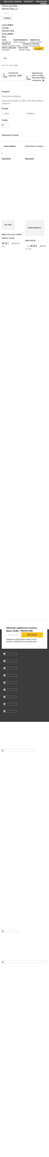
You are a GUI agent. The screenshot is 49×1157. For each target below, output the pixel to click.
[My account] (2, 22)
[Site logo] (11, 7)
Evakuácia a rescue (10, 1156)
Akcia (6, 113)
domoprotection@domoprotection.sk (15, 956)
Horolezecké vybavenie (11, 96)
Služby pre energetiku (10, 1147)
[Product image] (13, 200)
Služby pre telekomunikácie (13, 1143)
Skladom (30, 113)
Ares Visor (30, 240)
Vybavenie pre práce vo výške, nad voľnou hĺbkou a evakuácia (22, 102)
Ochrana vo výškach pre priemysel (16, 1151)
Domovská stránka (7, 65)
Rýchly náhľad (4, 217)
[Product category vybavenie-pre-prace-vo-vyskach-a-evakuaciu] (24, 80)
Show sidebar (10, 146)
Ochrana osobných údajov (28, 641)
